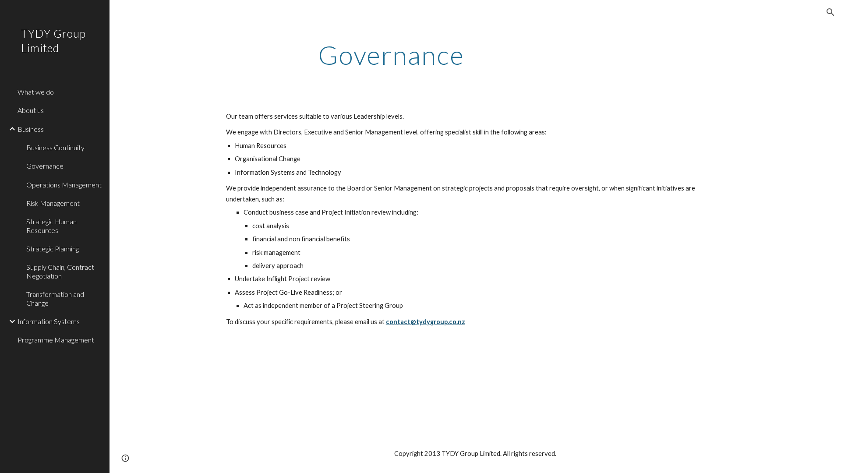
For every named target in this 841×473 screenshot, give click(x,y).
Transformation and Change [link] (55, 298)
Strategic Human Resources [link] (51, 225)
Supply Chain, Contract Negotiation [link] (60, 271)
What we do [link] (36, 92)
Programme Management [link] (56, 339)
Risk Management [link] (53, 203)
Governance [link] (45, 166)
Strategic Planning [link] (52, 248)
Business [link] (31, 129)
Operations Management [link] (64, 184)
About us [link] (31, 110)
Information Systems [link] (49, 321)
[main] (391, 55)
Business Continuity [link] (55, 147)
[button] (830, 12)
